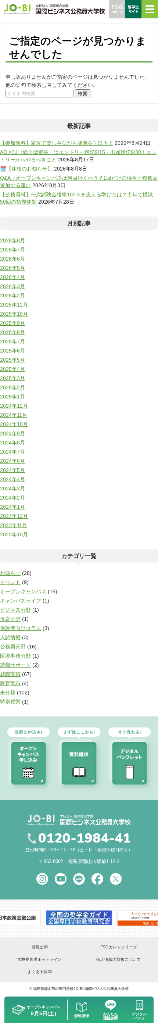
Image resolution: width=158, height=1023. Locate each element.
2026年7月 (12, 250)
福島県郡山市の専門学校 (53, 989)
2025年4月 (12, 369)
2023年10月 (14, 534)
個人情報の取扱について (118, 959)
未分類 (7, 692)
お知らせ (10, 573)
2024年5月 (12, 470)
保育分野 (10, 619)
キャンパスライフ (20, 601)
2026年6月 (12, 259)
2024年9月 (12, 433)
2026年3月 (12, 286)
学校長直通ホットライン (39, 959)
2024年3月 (12, 488)
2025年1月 (12, 397)
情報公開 (40, 947)
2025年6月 (12, 351)
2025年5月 (12, 360)
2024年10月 (14, 424)
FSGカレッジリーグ (118, 947)
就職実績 (10, 674)
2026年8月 (12, 240)
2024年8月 (12, 443)
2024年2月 (12, 498)
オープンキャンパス (23, 591)
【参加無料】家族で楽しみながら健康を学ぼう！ (56, 143)
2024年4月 (12, 479)
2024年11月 (13, 415)
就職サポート (15, 665)
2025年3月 (12, 378)
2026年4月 (12, 277)
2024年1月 (12, 507)
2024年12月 (14, 406)
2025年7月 (12, 341)
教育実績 (10, 683)
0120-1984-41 (84, 838)
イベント (10, 582)
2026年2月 (12, 295)
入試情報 (10, 637)
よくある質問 (40, 971)
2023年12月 (14, 516)
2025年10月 (14, 314)
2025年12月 (14, 305)
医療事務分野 (15, 656)
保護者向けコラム (20, 628)
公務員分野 (13, 647)
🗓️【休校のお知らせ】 (26, 169)
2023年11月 (13, 525)
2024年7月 (12, 452)
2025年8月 (12, 332)
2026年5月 (12, 268)
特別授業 (10, 702)
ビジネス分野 (15, 610)
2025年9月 (12, 323)
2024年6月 (12, 461)
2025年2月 (12, 387)
